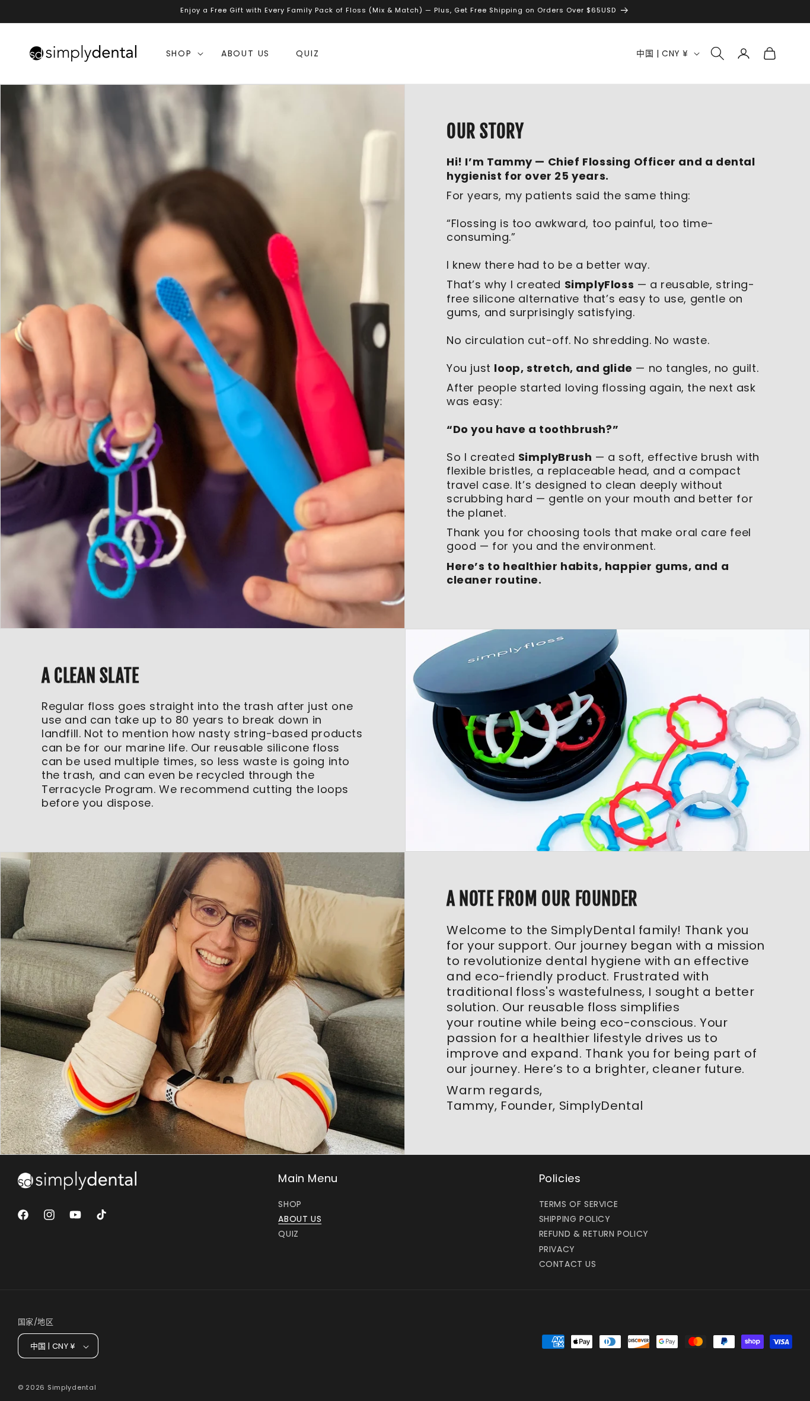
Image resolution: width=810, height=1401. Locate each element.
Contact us (568, 1264)
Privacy (557, 1249)
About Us (299, 1219)
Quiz (288, 1234)
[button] (180, 53)
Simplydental (71, 1388)
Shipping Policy (575, 1219)
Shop (289, 1204)
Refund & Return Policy (594, 1234)
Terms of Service (578, 1204)
